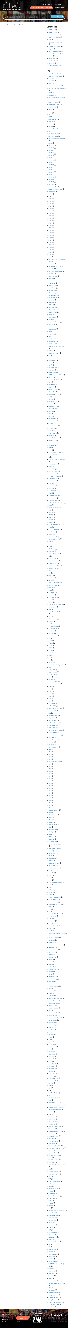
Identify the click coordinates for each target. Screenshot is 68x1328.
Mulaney (51, 860)
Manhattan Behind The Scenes (57, 42)
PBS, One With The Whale (56, 945)
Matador (51, 822)
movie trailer (52, 841)
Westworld (52, 1271)
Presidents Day (53, 979)
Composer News (53, 34)
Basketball (51, 273)
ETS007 (51, 517)
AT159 (50, 235)
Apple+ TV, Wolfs (53, 186)
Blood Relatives (53, 312)
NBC (50, 880)
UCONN (51, 1205)
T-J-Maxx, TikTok (53, 1093)
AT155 (50, 225)
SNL (50, 1049)
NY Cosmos (52, 921)
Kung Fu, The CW (53, 720)
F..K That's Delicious (54, 529)
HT (49, 638)
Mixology (51, 832)
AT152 (50, 218)
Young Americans (53, 1292)
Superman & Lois (53, 1078)
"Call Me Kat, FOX (54, 73)
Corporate (51, 435)
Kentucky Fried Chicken (55, 708)
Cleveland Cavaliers (54, 406)
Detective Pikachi (53, 471)
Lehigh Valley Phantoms (55, 730)
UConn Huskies (53, 58)
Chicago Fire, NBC (54, 394)
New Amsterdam (53, 902)
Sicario (50, 1037)
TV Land (51, 1200)
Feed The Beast (53, 536)
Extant (50, 527)
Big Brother (52, 293)
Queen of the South (54, 986)
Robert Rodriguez (53, 1008)
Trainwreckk (52, 1193)
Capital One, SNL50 (54, 353)
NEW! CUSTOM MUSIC (6, 1320)
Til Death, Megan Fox (54, 1171)
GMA (50, 570)
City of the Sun (53, 401)
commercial (52, 428)
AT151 (50, 216)
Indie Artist (52, 670)
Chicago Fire (52, 392)
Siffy (50, 1039)
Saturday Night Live (54, 1025)
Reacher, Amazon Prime (55, 998)
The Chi (51, 1114)
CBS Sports (52, 30)
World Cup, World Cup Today (57, 1283)
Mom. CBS (51, 839)
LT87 (50, 793)
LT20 (50, 752)
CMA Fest (51, 411)
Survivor (51, 1083)
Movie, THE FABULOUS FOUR (57, 844)
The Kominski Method (55, 1126)
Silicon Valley (52, 1044)
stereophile (52, 1066)
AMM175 (51, 165)
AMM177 (51, 169)
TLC (50, 1176)
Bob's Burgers (52, 324)
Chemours (51, 387)
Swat (50, 1085)
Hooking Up (52, 633)
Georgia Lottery (53, 568)
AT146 (50, 208)
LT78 (50, 771)
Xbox (50, 1287)
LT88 (50, 795)
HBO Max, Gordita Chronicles (57, 612)
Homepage (51, 631)
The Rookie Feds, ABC (55, 1146)
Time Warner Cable (54, 1174)
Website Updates (53, 65)
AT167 (50, 254)
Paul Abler (51, 942)
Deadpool (51, 466)
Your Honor (52, 1307)
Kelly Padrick (52, 706)
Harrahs (51, 602)
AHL (50, 116)
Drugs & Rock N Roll (54, 495)
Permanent (52, 952)
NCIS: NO (51, 890)
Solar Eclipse (52, 1054)
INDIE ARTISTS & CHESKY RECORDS (22, 1317)
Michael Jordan (53, 829)
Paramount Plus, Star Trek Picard (58, 933)
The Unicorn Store (54, 1160)
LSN (50, 749)
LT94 (50, 803)
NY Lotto (51, 923)
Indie (50, 39)
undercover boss (53, 1215)
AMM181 (51, 179)
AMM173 (51, 160)
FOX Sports (52, 549)
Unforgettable (52, 1220)
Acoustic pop (52, 107)
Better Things (52, 288)
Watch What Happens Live (56, 1264)
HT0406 (51, 643)
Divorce (51, 483)
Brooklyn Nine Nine (54, 341)
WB (50, 1266)
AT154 (50, 223)
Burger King (52, 343)
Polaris (50, 962)
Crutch (50, 442)
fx (49, 556)
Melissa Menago (53, 824)
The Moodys (52, 1133)
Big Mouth (51, 300)
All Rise (51, 121)
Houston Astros (53, 636)
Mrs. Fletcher (52, 858)
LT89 (50, 798)
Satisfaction (52, 1022)
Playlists (51, 49)
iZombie (51, 686)
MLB (50, 834)
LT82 (50, 781)
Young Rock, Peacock (54, 1297)
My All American (53, 865)
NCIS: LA (51, 887)
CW (50, 447)
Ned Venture (52, 892)
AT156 (50, 228)
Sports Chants (52, 1063)
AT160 (50, 237)
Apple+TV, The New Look (55, 189)
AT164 (50, 247)
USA (50, 1230)
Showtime (51, 1034)
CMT (50, 413)
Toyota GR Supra (53, 1188)
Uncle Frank (52, 1213)
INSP (50, 677)
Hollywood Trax (53, 628)
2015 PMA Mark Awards (55, 76)
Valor (50, 1239)
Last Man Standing (54, 723)
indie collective (53, 672)
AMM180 (51, 177)
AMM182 (51, 182)
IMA (50, 660)
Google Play (52, 578)
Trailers (51, 1191)
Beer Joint (51, 278)
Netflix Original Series (55, 897)
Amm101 (51, 145)
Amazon (51, 126)
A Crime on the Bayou (55, 85)
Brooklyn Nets (52, 339)
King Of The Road (53, 715)
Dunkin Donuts (53, 498)
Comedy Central (53, 426)
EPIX (50, 510)
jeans (50, 698)
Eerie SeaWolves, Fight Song (56, 503)
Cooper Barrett (53, 433)
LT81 (50, 778)
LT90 (50, 800)
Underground (52, 1217)
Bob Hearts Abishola (54, 322)
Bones (50, 326)
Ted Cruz (51, 1095)
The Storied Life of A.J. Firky (56, 1148)
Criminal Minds (53, 440)
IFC (49, 657)
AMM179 (51, 174)
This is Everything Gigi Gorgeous (57, 1164)
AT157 (50, 230)
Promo (50, 983)
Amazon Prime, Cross (54, 129)
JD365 (50, 693)
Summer (51, 1071)
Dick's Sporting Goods (55, 476)
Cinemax (51, 399)
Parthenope (52, 940)
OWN (50, 930)
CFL (50, 382)
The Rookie (52, 1143)
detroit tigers (52, 473)
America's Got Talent (54, 133)
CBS (50, 365)
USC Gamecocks (53, 1232)
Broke (50, 336)
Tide (50, 1169)
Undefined (51, 63)
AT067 (50, 199)
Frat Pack (51, 551)
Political (51, 964)
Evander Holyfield (53, 524)
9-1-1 (50, 83)
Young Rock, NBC (53, 1295)
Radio (50, 993)
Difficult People (53, 478)
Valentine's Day (53, 1237)
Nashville (51, 873)
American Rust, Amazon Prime (57, 138)
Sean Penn (51, 1030)
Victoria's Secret (53, 1254)
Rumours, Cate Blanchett (55, 1017)
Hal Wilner (52, 592)
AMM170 (51, 153)
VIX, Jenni (51, 1259)
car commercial (53, 358)
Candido (51, 350)
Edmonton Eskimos (54, 500)
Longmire (51, 744)
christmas (51, 396)
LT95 (50, 805)
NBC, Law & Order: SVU (55, 882)
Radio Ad (51, 996)
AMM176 (51, 167)
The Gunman (52, 1124)
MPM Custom (52, 853)
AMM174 (51, 162)
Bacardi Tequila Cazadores (56, 271)
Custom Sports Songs (54, 37)
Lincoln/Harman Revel (55, 735)
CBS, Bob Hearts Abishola (56, 375)
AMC (50, 131)
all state (51, 124)
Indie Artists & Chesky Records (41, 8)
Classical (51, 404)
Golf (50, 573)
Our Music (46, 5)
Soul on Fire (52, 1059)
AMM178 (51, 172)
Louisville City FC (53, 747)
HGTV (50, 616)
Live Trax (51, 742)
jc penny (51, 691)
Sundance (51, 1076)
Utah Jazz (51, 1234)
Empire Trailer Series (54, 507)
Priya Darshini (52, 981)
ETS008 (51, 519)
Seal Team (51, 1027)
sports (50, 1061)
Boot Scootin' (52, 329)
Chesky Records (53, 32)
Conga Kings (52, 430)
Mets (50, 827)
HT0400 (51, 640)
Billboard (51, 302)
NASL (50, 875)
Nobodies (51, 918)
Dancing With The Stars (55, 452)
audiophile (51, 264)
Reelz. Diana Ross (53, 1003)
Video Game (52, 1256)
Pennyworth (52, 947)
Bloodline (51, 314)
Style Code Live (53, 1068)
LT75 (50, 766)
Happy (50, 600)
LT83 (50, 783)
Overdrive (51, 928)
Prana (50, 974)
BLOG (18, 1321)
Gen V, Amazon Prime (54, 566)
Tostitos (51, 1183)
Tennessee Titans (53, 1097)
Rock (50, 1010)
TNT (50, 1179)
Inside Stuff (52, 674)
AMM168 (51, 150)
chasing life (52, 384)
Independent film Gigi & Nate (56, 665)
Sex (49, 1032)
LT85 (50, 788)
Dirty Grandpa (52, 481)
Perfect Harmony (53, 950)
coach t (51, 416)
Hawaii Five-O (52, 607)
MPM (50, 851)
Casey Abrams (52, 360)
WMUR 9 (51, 1276)
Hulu (50, 653)
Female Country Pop (54, 539)
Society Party (52, 1051)
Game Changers (53, 563)
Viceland (51, 1251)
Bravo (50, 331)
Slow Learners (52, 1047)
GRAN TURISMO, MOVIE (55, 583)
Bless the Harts (53, 309)
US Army (51, 1227)
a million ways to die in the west (57, 88)
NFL (50, 909)
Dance (50, 450)
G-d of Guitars (52, 558)
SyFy (50, 1088)
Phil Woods (52, 954)
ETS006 (51, 515)
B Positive (51, 269)
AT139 (50, 206)
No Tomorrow (52, 916)
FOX (50, 546)
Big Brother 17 (53, 295)
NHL (50, 911)
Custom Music (59, 8)
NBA (50, 877)
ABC (50, 92)
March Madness (53, 815)
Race (50, 988)
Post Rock (51, 971)
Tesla (50, 1100)
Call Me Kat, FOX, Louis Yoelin (57, 346)
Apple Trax (51, 184)
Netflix (50, 894)
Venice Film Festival (54, 1242)
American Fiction (53, 136)
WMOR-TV (52, 1273)
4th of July (51, 81)
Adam (50, 112)
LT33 (50, 756)
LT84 (50, 786)
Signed (50, 1042)
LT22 (50, 754)
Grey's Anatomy (53, 585)
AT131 (50, 203)
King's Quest (52, 718)
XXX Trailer (52, 1290)
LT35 (50, 759)
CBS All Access (53, 367)
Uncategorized (52, 61)
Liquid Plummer (53, 740)
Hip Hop (51, 621)
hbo (50, 609)
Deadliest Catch (53, 464)
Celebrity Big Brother (54, 379)
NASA (50, 870)
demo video (52, 469)
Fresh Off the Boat (54, 553)
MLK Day (51, 837)
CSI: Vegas (51, 445)
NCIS (50, 885)
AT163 (50, 245)
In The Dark (52, 662)
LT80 (50, 776)
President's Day (53, 976)
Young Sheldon (53, 1300)
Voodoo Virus (52, 1261)
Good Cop (51, 575)
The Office (51, 1138)
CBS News (51, 370)
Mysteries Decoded (54, 868)
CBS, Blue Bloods (53, 372)
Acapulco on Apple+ (54, 104)
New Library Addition (54, 46)
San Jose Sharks (53, 1020)
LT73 (50, 764)
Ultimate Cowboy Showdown (57, 1210)
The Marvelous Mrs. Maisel (56, 1131)
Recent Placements (54, 51)
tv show (51, 1203)
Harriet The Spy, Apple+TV (56, 604)
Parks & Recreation (54, 937)
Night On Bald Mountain (55, 913)
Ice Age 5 (51, 655)
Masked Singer (52, 819)
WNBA (50, 1278)
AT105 (50, 201)
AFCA (50, 114)
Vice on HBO (52, 1249)
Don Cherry (52, 488)
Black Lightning (53, 307)
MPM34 (51, 856)
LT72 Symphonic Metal (55, 761)
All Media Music (53, 119)
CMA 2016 (52, 409)
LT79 (50, 773)
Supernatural (52, 1080)
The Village (52, 1162)
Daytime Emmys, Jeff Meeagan (57, 459)
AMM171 (51, 155)
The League (52, 1129)
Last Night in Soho (53, 725)
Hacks (50, 590)
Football (51, 544)
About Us (58, 5)
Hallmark (51, 595)
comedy (51, 423)
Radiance (51, 991)
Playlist (51, 959)
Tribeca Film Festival (54, 1196)
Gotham (51, 580)
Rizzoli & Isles (52, 1005)
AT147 (50, 211)
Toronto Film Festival (54, 1181)
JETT (50, 701)
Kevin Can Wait (53, 710)
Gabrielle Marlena (53, 561)
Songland (51, 1056)
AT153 (50, 220)
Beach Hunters (53, 276)
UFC (50, 1208)
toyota (50, 1186)
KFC (50, 713)
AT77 (50, 257)
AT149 (50, 213)
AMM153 (51, 148)
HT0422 (51, 645)
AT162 (50, 242)
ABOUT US (20, 1314)
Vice (50, 1247)
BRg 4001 (51, 334)
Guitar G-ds (52, 587)
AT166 (50, 252)
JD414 (50, 696)
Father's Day (52, 534)
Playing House (52, 957)
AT (49, 196)
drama (50, 493)
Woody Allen (52, 1280)
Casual (50, 363)
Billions (51, 305)
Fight (50, 541)
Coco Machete (52, 421)
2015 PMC (51, 78)
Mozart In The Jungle (54, 848)
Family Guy (52, 532)
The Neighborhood (54, 1136)
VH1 (50, 1244)
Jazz (50, 689)
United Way (52, 1222)
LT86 (50, 790)
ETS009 (51, 522)
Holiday (51, 623)
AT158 (50, 232)
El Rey (50, 505)
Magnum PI (52, 812)
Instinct (51, 679)
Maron (50, 817)
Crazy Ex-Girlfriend (54, 438)
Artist (50, 194)
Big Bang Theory (53, 290)
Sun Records (52, 1073)
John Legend (52, 703)
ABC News (51, 95)
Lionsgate (51, 737)
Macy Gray (51, 807)
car (49, 355)
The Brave (51, 1112)
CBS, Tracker (52, 377)
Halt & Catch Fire (53, 597)
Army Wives (52, 191)
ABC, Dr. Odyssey (53, 102)
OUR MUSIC (5, 1314)
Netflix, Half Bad (53, 899)
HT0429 (51, 650)
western (51, 1268)
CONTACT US (6, 1317)
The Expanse (52, 1119)
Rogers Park (52, 1015)
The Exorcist (52, 1117)
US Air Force (52, 1225)
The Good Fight (53, 1121)
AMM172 (51, 157)
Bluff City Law (52, 317)
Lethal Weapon (53, 732)
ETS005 (51, 512)
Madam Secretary (53, 810)
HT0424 (51, 648)
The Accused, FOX (54, 1102)
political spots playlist (54, 969)
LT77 (50, 769)
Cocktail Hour (52, 418)
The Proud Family (53, 1141)
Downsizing (52, 490)
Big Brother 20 (53, 297)
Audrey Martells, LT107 (55, 266)
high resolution (53, 619)
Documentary (52, 486)
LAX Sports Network (54, 727)
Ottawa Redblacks (53, 926)
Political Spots (52, 966)
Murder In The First (54, 863)
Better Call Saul (53, 285)
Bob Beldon (52, 319)
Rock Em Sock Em (53, 1013)
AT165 (50, 249)
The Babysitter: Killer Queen (56, 1105)
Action (50, 109)
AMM (50, 143)
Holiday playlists (53, 626)
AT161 (50, 240)
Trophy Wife (52, 1198)
